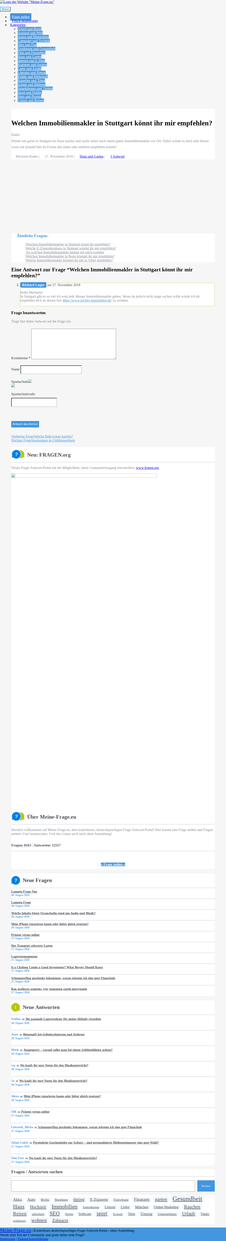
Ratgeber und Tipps (31, 80)
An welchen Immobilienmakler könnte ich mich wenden (65, 252)
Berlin (45, 1199)
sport (102, 1213)
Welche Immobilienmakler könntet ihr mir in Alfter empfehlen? (69, 260)
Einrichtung (121, 1199)
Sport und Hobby (30, 92)
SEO (55, 1213)
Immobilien (64, 1206)
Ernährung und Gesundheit (36, 49)
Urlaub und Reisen (31, 100)
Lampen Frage (21, 902)
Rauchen (192, 1206)
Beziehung (61, 1199)
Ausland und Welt (30, 33)
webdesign (19, 1220)
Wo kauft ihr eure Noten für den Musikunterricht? (54, 1065)
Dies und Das (27, 45)
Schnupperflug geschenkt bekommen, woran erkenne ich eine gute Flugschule (63, 978)
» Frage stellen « (113, 864)
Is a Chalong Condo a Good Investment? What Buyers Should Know (57, 967)
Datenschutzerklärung (33, 1239)
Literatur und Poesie (32, 72)
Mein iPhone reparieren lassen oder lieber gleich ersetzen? (50, 924)
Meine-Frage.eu (15, 1230)
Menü (5, 9)
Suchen (206, 1186)
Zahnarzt (60, 1220)
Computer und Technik (34, 41)
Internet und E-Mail (31, 60)
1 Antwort (117, 156)
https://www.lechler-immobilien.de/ (87, 300)
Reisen (19, 1213)
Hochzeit (38, 1206)
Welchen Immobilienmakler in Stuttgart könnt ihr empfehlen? (68, 244)
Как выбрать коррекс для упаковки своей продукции (49, 989)
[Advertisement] (113, 194)
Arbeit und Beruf (29, 29)
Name (15, 369)
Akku (17, 1199)
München (141, 1207)
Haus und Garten (29, 57)
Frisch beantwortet (25, 21)
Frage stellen (21, 17)
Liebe (125, 1207)
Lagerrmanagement (24, 956)
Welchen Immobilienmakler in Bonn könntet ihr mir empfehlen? (70, 256)
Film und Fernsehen (31, 53)
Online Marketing (166, 1207)
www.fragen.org (147, 468)
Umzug (146, 1214)
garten (161, 1199)
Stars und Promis (29, 96)
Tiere (131, 1214)
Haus (18, 1206)
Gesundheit (187, 1198)
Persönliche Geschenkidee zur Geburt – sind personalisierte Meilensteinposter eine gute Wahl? (96, 1142)
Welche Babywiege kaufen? (42, 436)
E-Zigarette (99, 1199)
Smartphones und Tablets (35, 88)
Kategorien (18, 25)
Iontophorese (91, 1207)
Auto (31, 1199)
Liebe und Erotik (29, 68)
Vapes (205, 1214)
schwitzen (38, 1214)
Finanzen (141, 1199)
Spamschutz (19, 381)
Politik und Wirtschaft (33, 76)
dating (79, 1199)
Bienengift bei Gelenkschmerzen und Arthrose (54, 1034)
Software (85, 1214)
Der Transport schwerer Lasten (32, 945)
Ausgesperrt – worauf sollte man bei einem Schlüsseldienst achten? (68, 1050)
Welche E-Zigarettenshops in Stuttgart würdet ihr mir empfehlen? (71, 248)
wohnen (39, 1220)
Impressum (7, 1239)
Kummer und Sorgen (32, 64)
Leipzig (110, 1207)
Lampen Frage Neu (24, 891)
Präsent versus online (25, 935)
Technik (117, 1214)
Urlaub (188, 1213)
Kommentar (20, 358)
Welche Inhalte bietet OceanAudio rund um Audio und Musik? (53, 913)
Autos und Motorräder (33, 37)
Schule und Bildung (31, 84)
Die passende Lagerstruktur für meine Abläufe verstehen (63, 1019)
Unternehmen (167, 1214)
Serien (69, 1214)
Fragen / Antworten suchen (36, 1171)
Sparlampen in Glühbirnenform (43, 440)
